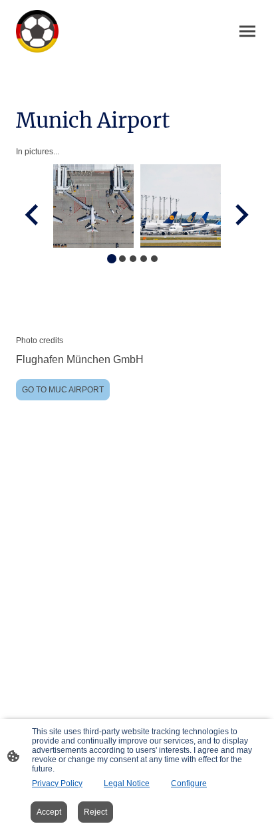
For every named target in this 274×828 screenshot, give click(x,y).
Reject (95, 812)
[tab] (111, 258)
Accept (49, 812)
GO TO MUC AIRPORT (63, 389)
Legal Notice (127, 783)
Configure (189, 783)
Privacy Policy (57, 783)
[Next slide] (240, 214)
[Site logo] (37, 31)
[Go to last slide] (33, 214)
